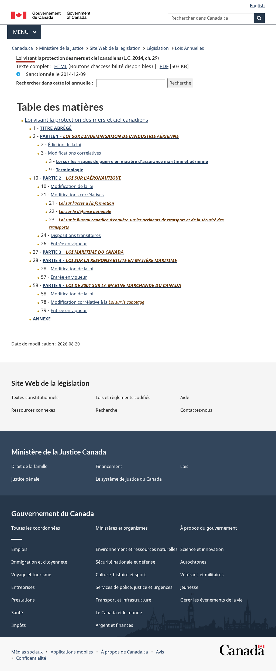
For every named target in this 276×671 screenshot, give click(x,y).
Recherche (106, 410)
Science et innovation (202, 549)
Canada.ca (22, 48)
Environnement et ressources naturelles (137, 549)
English (257, 6)
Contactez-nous (196, 410)
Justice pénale (25, 479)
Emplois (19, 549)
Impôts (18, 625)
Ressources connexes (33, 410)
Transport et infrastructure (123, 600)
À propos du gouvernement (208, 528)
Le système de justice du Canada (129, 479)
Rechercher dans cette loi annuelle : (55, 83)
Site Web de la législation (115, 48)
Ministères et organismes (122, 528)
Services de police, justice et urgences (134, 587)
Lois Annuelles (189, 48)
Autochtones (193, 562)
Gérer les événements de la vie (211, 600)
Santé (17, 613)
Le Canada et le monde (119, 613)
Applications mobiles (72, 652)
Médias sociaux (27, 652)
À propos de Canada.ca (124, 652)
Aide (184, 397)
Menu (27, 32)
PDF (164, 66)
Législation (158, 48)
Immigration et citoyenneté (39, 562)
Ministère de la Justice (61, 48)
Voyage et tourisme (31, 575)
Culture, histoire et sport (121, 575)
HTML (60, 66)
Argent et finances (114, 625)
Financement (109, 466)
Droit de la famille (29, 466)
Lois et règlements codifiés (123, 397)
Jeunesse (189, 587)
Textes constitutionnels (34, 397)
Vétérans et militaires (202, 575)
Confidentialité (31, 658)
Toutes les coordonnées (35, 528)
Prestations (23, 600)
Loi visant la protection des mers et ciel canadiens (86, 119)
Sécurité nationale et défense (125, 562)
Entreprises (23, 587)
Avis (160, 652)
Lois (184, 466)
